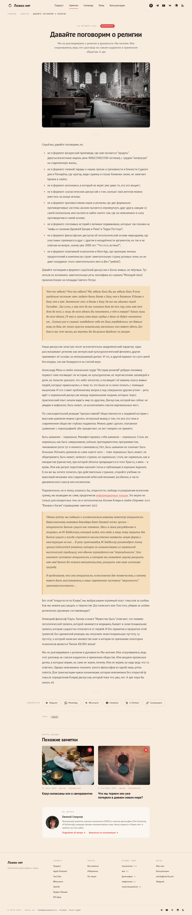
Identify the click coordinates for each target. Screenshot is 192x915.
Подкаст (59, 5)
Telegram (160, 881)
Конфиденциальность (47, 910)
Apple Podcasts (60, 871)
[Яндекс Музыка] (176, 5)
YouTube (57, 876)
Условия (63, 910)
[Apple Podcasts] (151, 5)
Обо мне (160, 866)
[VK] (170, 5)
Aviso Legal (75, 910)
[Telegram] (157, 5)
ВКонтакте (58, 881)
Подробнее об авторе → (74, 832)
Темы (101, 5)
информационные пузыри (112, 495)
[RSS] (182, 5)
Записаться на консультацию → (103, 832)
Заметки (73, 5)
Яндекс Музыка (60, 892)
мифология (129, 881)
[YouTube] (163, 5)
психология (129, 866)
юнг (125, 871)
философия (129, 876)
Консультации (117, 5)
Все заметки (93, 866)
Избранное (92, 871)
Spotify (56, 886)
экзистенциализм (131, 886)
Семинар (88, 5)
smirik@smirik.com (165, 876)
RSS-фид (57, 897)
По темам (91, 876)
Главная (12, 14)
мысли (55, 717)
